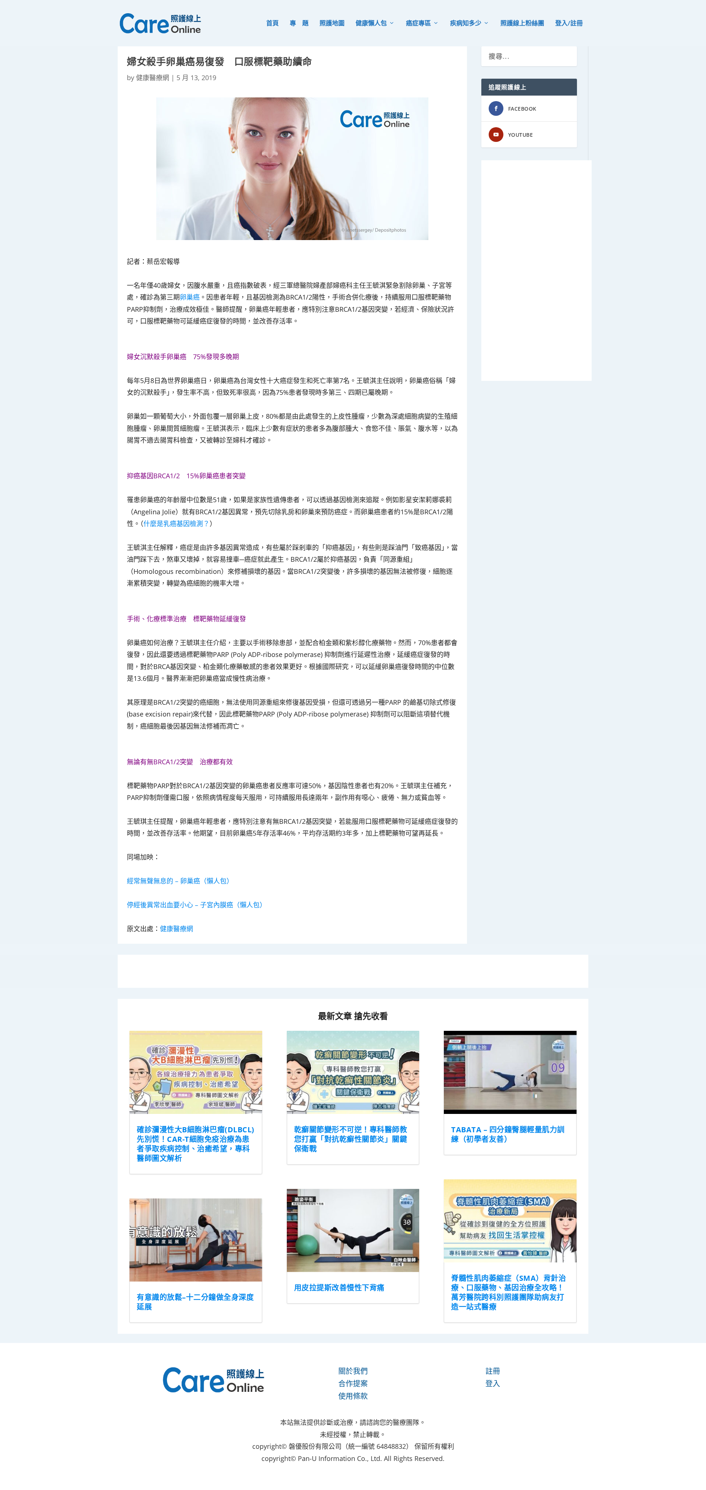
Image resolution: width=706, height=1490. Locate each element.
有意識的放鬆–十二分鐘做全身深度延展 (195, 1302)
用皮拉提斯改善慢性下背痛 (339, 1288)
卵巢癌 (190, 297)
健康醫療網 (152, 77)
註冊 (492, 1371)
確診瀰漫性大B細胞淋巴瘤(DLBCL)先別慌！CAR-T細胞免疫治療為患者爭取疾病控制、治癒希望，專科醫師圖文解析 (195, 1144)
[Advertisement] (536, 270)
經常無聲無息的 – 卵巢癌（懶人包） (180, 880)
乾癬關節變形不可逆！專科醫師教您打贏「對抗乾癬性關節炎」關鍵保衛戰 (350, 1139)
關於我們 (353, 1371)
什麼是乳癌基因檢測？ (176, 523)
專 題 (299, 23)
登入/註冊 (569, 23)
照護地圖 (332, 23)
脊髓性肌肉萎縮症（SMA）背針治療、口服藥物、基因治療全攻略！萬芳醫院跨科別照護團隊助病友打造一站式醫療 (508, 1292)
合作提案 (353, 1384)
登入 (492, 1384)
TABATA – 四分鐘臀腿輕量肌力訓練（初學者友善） (508, 1134)
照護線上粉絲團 (522, 23)
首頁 (272, 23)
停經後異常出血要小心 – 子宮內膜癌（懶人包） (196, 904)
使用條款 (353, 1396)
